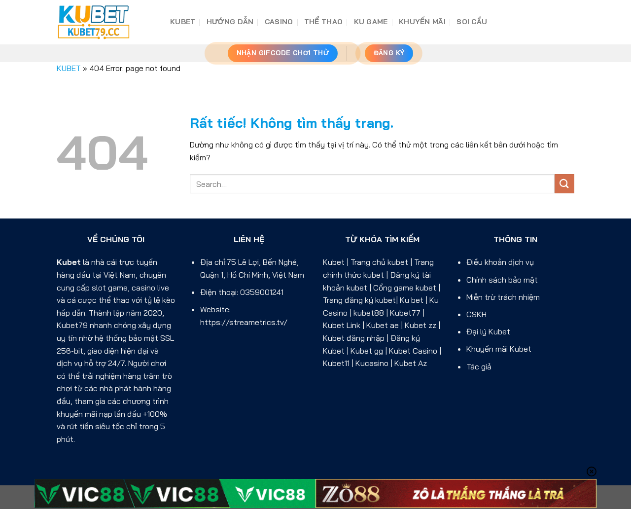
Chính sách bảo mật (502, 280)
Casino (279, 21)
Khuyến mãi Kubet (498, 349)
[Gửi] (564, 183)
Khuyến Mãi (422, 21)
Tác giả (478, 366)
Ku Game (371, 21)
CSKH (476, 314)
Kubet (69, 262)
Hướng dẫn (230, 21)
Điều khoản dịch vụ (500, 262)
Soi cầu (471, 21)
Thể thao (323, 21)
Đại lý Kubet (488, 331)
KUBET (182, 21)
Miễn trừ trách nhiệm (503, 297)
